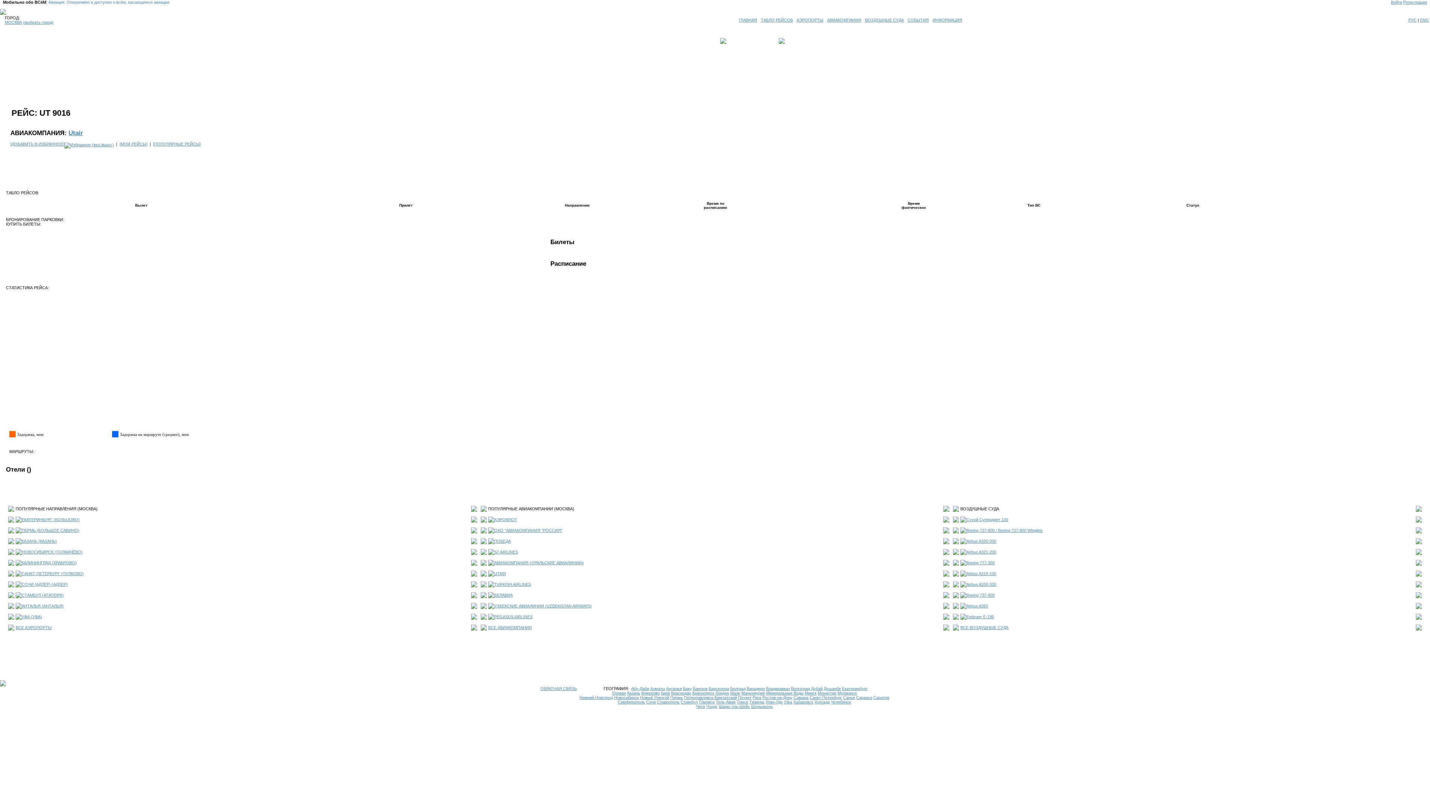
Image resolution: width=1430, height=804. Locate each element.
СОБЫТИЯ (918, 20)
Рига (757, 697)
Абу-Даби (640, 688)
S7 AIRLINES (506, 552)
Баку (687, 688)
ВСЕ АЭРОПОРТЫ (34, 627)
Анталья (674, 688)
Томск (742, 702)
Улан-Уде (774, 702)
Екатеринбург (855, 688)
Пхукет (744, 697)
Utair (76, 133)
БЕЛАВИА (503, 595)
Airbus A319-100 (981, 573)
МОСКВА (13, 22)
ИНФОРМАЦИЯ (947, 20)
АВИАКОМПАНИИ (844, 20)
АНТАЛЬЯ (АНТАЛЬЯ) (43, 606)
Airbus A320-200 (981, 541)
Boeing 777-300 (980, 563)
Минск (811, 693)
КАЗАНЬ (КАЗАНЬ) (39, 541)
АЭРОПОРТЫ (810, 20)
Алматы (657, 688)
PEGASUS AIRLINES (513, 617)
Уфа (788, 702)
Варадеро (756, 688)
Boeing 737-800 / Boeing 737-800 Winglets (1004, 530)
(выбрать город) (38, 22)
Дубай (817, 688)
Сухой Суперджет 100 (987, 519)
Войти (1396, 2)
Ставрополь (668, 702)
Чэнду (712, 706)
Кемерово (650, 693)
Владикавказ (778, 688)
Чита (700, 706)
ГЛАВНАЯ (748, 20)
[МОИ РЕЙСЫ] (133, 144)
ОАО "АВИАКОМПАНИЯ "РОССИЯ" (528, 530)
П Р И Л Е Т (797, 41)
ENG (1424, 20)
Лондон (722, 693)
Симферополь (631, 702)
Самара (801, 697)
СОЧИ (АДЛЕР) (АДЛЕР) (45, 584)
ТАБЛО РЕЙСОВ (777, 20)
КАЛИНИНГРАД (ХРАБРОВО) (49, 563)
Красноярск (703, 693)
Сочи (651, 702)
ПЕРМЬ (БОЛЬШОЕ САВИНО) (50, 530)
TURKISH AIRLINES (512, 584)
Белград (738, 688)
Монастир (827, 693)
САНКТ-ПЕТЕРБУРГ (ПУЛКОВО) (53, 573)
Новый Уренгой (654, 697)
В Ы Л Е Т (738, 41)
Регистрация (1415, 2)
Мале (735, 693)
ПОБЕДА (502, 541)
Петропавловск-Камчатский (710, 697)
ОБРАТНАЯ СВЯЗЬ (558, 688)
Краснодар (681, 693)
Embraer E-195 (980, 617)
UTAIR (500, 573)
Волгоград (800, 688)
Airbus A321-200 (981, 552)
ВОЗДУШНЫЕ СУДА (884, 20)
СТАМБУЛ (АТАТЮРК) (43, 595)
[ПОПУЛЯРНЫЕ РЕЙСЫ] (177, 144)
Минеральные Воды (785, 693)
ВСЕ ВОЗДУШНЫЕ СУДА (984, 627)
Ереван (619, 693)
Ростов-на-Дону (777, 697)
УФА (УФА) (32, 617)
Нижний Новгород (596, 697)
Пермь (676, 697)
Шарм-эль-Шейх (734, 706)
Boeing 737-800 (980, 595)
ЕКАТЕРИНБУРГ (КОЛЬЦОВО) (51, 519)
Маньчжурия (753, 693)
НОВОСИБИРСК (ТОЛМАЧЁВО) (52, 552)
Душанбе (832, 688)
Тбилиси (707, 702)
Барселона (719, 688)
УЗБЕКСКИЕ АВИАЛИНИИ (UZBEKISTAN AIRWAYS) (543, 606)
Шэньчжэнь (762, 706)
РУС (1412, 20)
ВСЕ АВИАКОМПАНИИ (510, 627)
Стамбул (689, 702)
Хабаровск (803, 702)
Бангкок (700, 688)
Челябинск (841, 702)
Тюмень (757, 702)
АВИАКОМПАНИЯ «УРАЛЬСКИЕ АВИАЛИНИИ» (539, 563)
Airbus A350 (977, 606)
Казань (633, 693)
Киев (665, 693)
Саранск (864, 697)
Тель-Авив (725, 702)
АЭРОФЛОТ (505, 519)
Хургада (822, 702)
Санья (849, 697)
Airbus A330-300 (981, 584)
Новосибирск (626, 697)
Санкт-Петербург (826, 697)
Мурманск (847, 693)
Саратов (881, 697)
